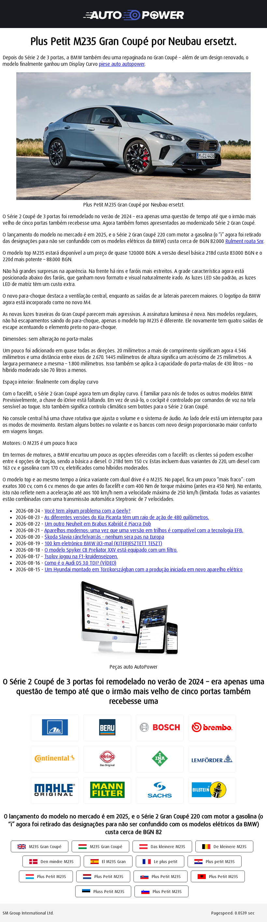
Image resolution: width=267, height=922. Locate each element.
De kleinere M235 (230, 846)
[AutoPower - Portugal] (133, 10)
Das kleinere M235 (168, 846)
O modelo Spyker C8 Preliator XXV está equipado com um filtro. (111, 549)
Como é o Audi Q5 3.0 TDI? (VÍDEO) (80, 563)
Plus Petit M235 (51, 876)
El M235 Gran (114, 861)
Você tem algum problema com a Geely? (88, 510)
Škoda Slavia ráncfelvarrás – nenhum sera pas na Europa (104, 536)
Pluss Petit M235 (108, 891)
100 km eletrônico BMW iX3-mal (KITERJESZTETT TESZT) (103, 543)
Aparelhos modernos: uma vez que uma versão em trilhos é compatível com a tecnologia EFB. (143, 530)
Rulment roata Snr (244, 241)
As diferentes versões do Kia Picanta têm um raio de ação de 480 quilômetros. (126, 517)
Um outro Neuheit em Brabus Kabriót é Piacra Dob (98, 523)
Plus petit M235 (220, 861)
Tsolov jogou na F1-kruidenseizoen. (81, 556)
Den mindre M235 (57, 861)
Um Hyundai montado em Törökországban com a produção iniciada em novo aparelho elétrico (144, 569)
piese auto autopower (122, 64)
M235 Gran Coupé (45, 846)
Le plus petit (165, 861)
